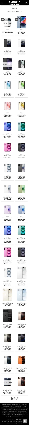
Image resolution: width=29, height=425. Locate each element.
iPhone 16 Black (21, 155)
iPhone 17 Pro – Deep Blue (7, 391)
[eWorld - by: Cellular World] (14, 3)
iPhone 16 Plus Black (21, 260)
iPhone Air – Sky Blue (21, 303)
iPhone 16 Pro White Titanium (7, 369)
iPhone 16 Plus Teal (21, 238)
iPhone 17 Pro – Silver (7, 31)
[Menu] (2, 3)
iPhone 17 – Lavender (7, 218)
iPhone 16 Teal (21, 134)
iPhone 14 (21, 31)
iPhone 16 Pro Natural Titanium (7, 347)
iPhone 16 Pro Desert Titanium (21, 325)
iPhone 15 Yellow (21, 114)
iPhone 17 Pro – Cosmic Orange (21, 369)
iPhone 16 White (7, 176)
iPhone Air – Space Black (7, 325)
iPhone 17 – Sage (21, 197)
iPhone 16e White (22, 51)
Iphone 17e (7, 72)
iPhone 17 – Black (21, 176)
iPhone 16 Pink (7, 155)
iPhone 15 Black (21, 72)
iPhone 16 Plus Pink (7, 260)
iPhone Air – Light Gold (7, 303)
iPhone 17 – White (7, 197)
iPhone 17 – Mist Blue (21, 218)
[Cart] (27, 3)
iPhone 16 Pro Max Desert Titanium (21, 391)
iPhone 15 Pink (7, 114)
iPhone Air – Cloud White (21, 282)
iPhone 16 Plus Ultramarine (7, 239)
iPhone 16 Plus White (7, 281)
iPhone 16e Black (7, 51)
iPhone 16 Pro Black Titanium (21, 347)
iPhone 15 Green (21, 93)
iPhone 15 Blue (7, 93)
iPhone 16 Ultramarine (7, 134)
